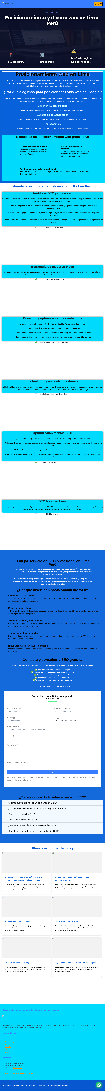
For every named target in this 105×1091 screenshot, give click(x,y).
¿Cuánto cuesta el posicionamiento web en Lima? (32, 802)
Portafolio (8, 1047)
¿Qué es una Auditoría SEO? (67, 921)
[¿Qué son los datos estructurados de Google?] (77, 948)
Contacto (7, 1052)
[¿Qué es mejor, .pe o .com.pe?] (26, 906)
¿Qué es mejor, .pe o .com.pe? (18, 921)
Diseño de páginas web (12, 1042)
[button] (52, 802)
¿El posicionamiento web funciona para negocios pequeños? (38, 808)
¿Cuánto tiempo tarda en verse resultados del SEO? (33, 831)
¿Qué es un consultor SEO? (21, 814)
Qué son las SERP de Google (17, 963)
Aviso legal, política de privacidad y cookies (19, 1073)
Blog (6, 1049)
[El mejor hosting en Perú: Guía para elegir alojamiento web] (77, 862)
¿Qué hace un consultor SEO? (23, 819)
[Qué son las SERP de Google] (26, 948)
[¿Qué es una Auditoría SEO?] (77, 906)
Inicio (6, 1039)
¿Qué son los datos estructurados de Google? (75, 963)
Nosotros (7, 1044)
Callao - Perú (17, 1068)
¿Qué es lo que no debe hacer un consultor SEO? (32, 825)
